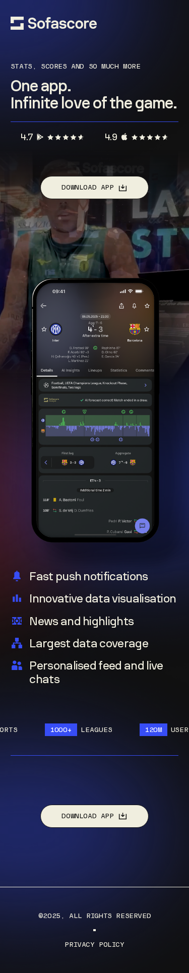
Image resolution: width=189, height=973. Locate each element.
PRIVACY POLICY (94, 944)
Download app (87, 187)
